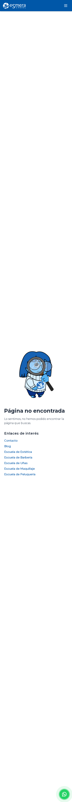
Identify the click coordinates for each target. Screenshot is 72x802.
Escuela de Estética (18, 452)
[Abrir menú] (65, 5)
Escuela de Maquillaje (19, 468)
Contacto (11, 440)
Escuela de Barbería (18, 457)
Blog (7, 446)
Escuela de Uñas (16, 463)
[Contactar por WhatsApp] (64, 794)
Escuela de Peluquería (19, 474)
